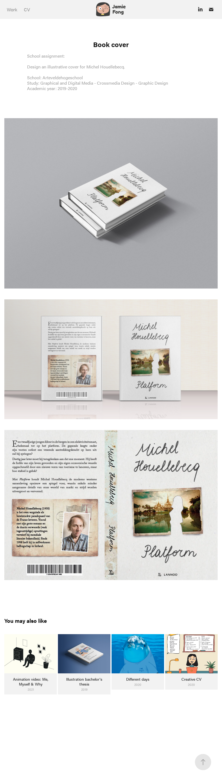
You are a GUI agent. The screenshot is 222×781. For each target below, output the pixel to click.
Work (12, 9)
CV (27, 9)
